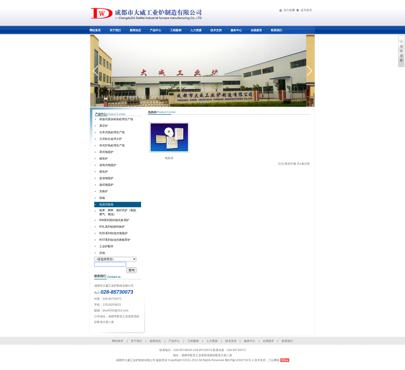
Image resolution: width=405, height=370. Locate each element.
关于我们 (115, 30)
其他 (102, 253)
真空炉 (103, 125)
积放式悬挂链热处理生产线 (116, 119)
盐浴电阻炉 (106, 178)
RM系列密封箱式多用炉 (114, 220)
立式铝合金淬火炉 (110, 139)
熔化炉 (103, 171)
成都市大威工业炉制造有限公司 (135, 360)
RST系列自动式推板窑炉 (114, 239)
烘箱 (102, 198)
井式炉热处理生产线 (112, 145)
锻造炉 (103, 158)
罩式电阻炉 (106, 152)
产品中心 (155, 30)
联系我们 (276, 30)
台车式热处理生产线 (112, 132)
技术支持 (216, 30)
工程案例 (175, 30)
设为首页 (306, 10)
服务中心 (236, 30)
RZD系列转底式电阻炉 (113, 233)
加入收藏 (289, 10)
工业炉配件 (106, 246)
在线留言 (256, 30)
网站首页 (95, 30)
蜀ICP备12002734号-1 (239, 360)
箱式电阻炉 (106, 184)
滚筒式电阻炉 (107, 165)
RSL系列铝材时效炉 (112, 226)
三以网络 (274, 360)
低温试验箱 (106, 204)
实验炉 (103, 191)
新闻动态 (135, 30)
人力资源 (196, 30)
